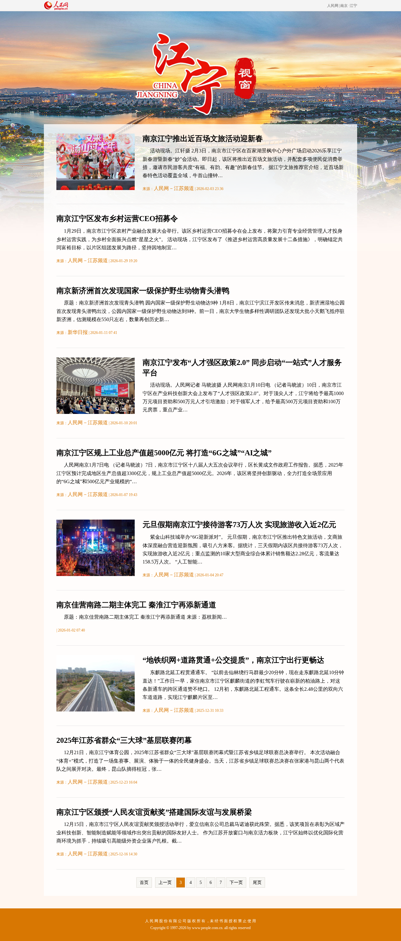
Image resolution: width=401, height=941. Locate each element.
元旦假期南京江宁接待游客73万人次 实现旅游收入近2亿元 (239, 525)
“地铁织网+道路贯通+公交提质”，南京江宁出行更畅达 (233, 660)
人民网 (332, 5)
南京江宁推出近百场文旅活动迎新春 (203, 139)
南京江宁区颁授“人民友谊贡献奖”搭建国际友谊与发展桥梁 (154, 812)
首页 (144, 882)
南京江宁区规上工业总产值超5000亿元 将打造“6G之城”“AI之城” (164, 453)
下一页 (236, 882)
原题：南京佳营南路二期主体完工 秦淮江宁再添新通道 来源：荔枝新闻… (145, 617)
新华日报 (78, 332)
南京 (344, 5)
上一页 (165, 882)
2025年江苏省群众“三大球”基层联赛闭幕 (124, 740)
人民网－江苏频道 (174, 188)
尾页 (257, 882)
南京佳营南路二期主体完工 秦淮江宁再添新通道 (136, 605)
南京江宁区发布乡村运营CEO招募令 (117, 218)
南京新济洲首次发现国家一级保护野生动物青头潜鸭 (142, 291)
